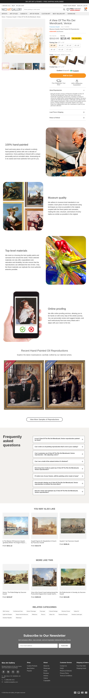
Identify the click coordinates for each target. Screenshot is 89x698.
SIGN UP (79, 5)
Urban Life (51, 614)
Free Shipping (74, 9)
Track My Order (81, 666)
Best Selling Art (59, 13)
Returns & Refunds (66, 671)
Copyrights (46, 680)
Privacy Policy (64, 673)
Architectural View (18, 611)
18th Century (6, 611)
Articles (45, 675)
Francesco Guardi (11, 17)
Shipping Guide (81, 668)
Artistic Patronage (31, 611)
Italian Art (76, 611)
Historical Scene (66, 611)
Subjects (23, 13)
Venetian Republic (7, 617)
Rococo (43, 614)
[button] (4, 41)
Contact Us (63, 666)
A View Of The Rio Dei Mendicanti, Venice (29, 17)
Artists (4, 13)
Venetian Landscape (77, 614)
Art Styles (14, 13)
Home (3, 17)
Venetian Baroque (63, 614)
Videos (45, 678)
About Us (46, 666)
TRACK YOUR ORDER (69, 5)
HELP (13, 5)
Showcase (71, 13)
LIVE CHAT (21, 5)
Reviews (46, 673)
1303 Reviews (59, 31)
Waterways (19, 617)
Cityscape (42, 611)
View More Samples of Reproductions (44, 419)
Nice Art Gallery (12, 9)
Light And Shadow (7, 614)
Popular (29, 671)
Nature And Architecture (22, 614)
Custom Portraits (32, 666)
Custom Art (46, 13)
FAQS (62, 668)
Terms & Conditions (66, 675)
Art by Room (34, 13)
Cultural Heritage (53, 611)
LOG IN (85, 5)
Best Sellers (30, 668)
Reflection (34, 614)
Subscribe (64, 645)
